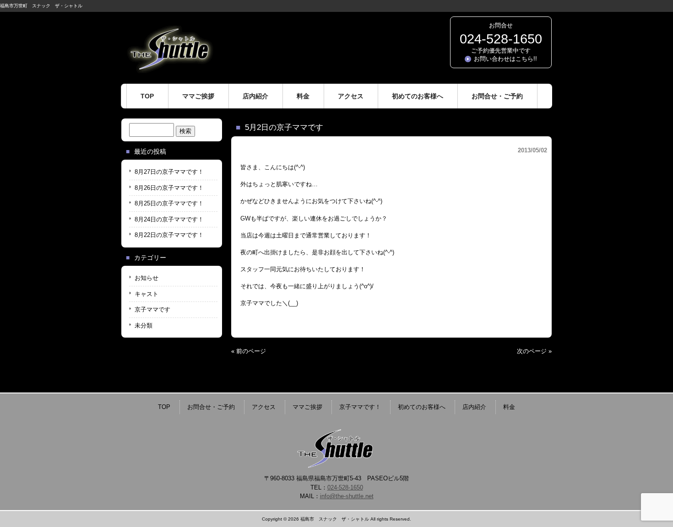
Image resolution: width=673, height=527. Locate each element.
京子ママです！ (360, 406)
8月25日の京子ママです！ (169, 203)
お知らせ (146, 277)
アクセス (264, 406)
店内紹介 (474, 406)
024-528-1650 (501, 39)
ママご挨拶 (307, 406)
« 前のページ (248, 351)
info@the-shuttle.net (347, 496)
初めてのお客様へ (421, 406)
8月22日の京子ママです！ (169, 234)
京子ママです (152, 309)
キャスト (146, 293)
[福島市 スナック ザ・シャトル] (169, 70)
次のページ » (534, 351)
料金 (509, 406)
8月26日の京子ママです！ (169, 187)
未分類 (143, 325)
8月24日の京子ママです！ (169, 219)
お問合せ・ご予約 (211, 406)
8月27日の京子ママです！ (169, 171)
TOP (164, 406)
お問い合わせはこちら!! (505, 58)
